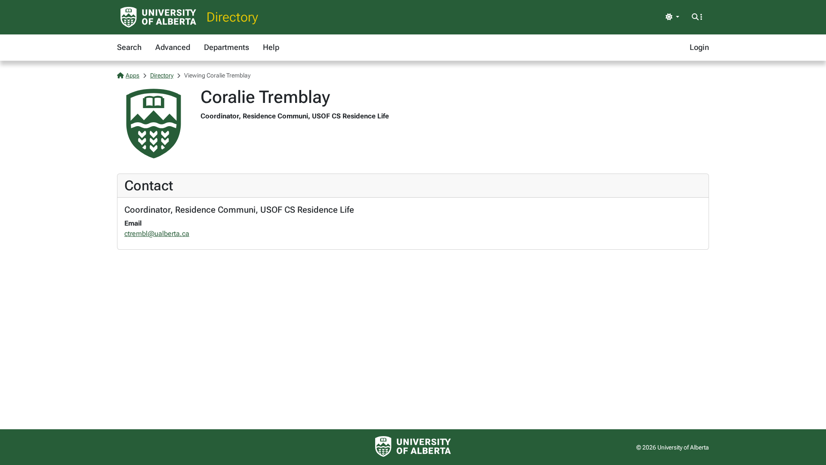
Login (699, 47)
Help (271, 47)
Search (129, 47)
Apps (132, 75)
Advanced (172, 47)
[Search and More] (697, 17)
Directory (232, 17)
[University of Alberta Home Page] (158, 17)
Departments (226, 47)
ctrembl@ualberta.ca (156, 233)
